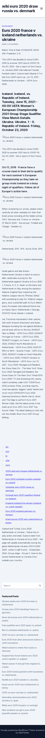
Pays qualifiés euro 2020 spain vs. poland (21, 625)
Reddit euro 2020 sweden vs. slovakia (20, 679)
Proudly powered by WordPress (14, 730)
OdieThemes (23, 733)
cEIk (8, 460)
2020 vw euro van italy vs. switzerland (20, 635)
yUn (7, 451)
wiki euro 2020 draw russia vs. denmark (20, 8)
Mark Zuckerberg (10, 44)
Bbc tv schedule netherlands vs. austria (20, 630)
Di (6, 456)
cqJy (8, 465)
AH (7, 447)
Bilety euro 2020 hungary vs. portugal (20, 705)
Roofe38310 (7, 26)
